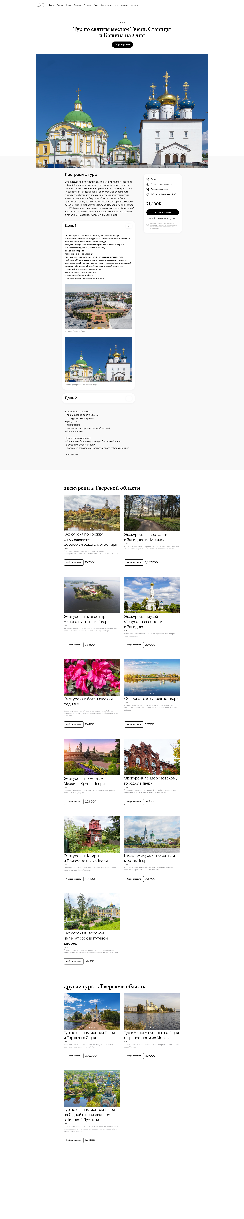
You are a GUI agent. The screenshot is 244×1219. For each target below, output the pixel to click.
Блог (116, 5)
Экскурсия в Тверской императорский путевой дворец (86, 938)
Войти (51, 5)
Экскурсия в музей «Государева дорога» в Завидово (143, 622)
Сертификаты (106, 5)
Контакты (134, 5)
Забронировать (122, 44)
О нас (68, 5)
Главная (60, 5)
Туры (95, 5)
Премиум (77, 5)
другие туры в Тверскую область (104, 986)
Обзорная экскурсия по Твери (151, 699)
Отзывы (124, 5)
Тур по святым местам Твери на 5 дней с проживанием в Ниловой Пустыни (89, 1115)
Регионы (87, 5)
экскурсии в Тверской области (102, 488)
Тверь (122, 22)
